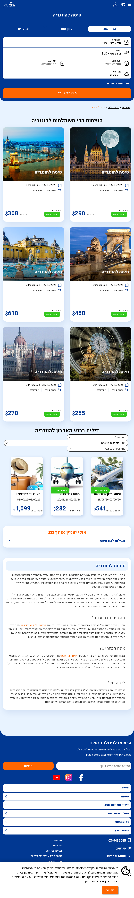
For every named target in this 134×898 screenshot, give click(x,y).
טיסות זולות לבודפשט (33, 625)
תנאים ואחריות (54, 851)
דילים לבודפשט (69, 656)
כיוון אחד (66, 29)
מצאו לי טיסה (67, 93)
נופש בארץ (122, 830)
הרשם (28, 766)
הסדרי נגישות (55, 861)
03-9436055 (117, 840)
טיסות (125, 796)
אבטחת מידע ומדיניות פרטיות (46, 856)
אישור (110, 890)
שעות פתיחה (116, 856)
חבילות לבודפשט (112, 540)
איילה (125, 788)
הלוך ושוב (109, 29)
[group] (107, 486)
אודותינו (57, 846)
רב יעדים (23, 29)
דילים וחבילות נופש (116, 805)
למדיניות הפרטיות (55, 877)
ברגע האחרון (121, 822)
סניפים (121, 848)
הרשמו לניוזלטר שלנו (110, 743)
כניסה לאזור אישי (115, 4)
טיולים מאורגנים (118, 813)
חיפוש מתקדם (115, 82)
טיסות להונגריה (98, 107)
